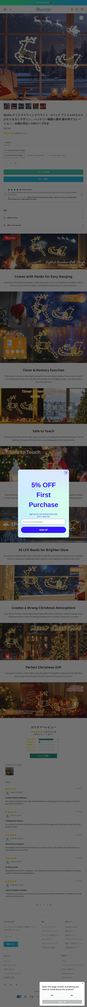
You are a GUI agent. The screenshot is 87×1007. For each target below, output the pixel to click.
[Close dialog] (66, 472)
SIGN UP (43, 529)
